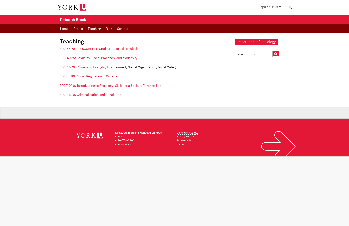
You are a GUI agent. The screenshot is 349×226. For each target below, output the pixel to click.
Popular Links (268, 7)
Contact (122, 28)
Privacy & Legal (186, 136)
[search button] (290, 7)
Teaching (94, 28)
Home (64, 28)
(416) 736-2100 (125, 140)
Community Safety (187, 132)
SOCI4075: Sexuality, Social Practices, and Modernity (98, 58)
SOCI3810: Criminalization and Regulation (90, 95)
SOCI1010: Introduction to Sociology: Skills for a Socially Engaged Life (110, 85)
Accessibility (184, 140)
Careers (181, 144)
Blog (109, 28)
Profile (78, 28)
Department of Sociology (256, 42)
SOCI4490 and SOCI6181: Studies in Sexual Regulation (100, 48)
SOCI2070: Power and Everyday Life (86, 67)
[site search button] (276, 53)
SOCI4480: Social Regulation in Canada (88, 76)
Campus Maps (123, 144)
